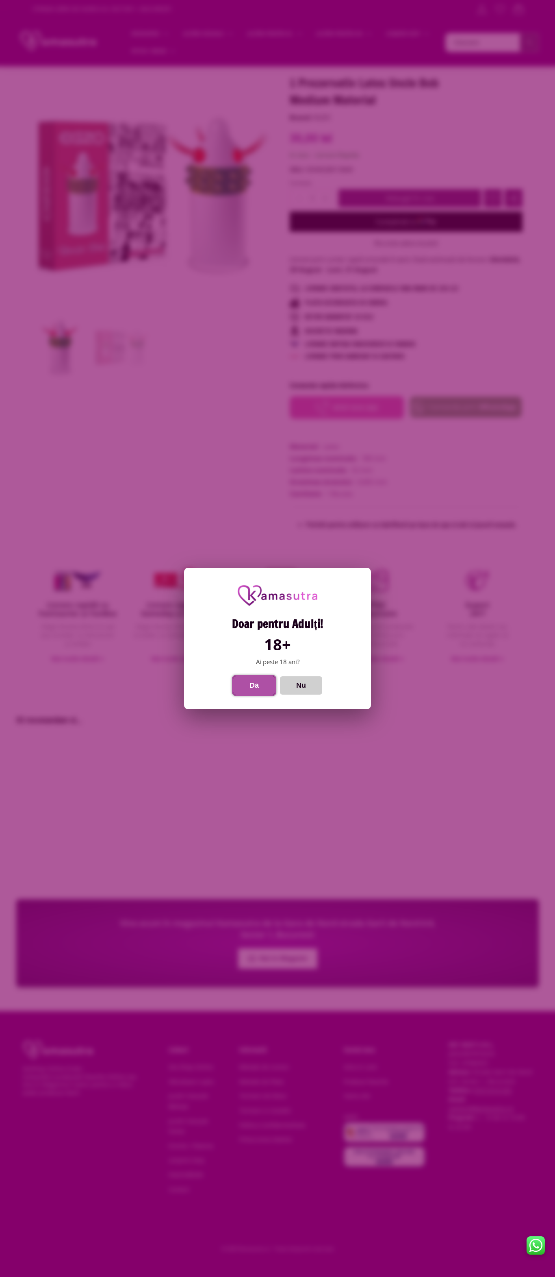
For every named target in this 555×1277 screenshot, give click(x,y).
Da (254, 685)
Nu (301, 685)
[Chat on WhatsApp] (536, 1245)
